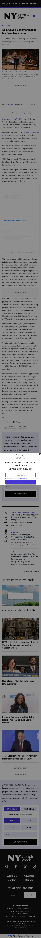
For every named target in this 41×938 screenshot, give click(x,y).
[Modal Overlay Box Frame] (20, 469)
